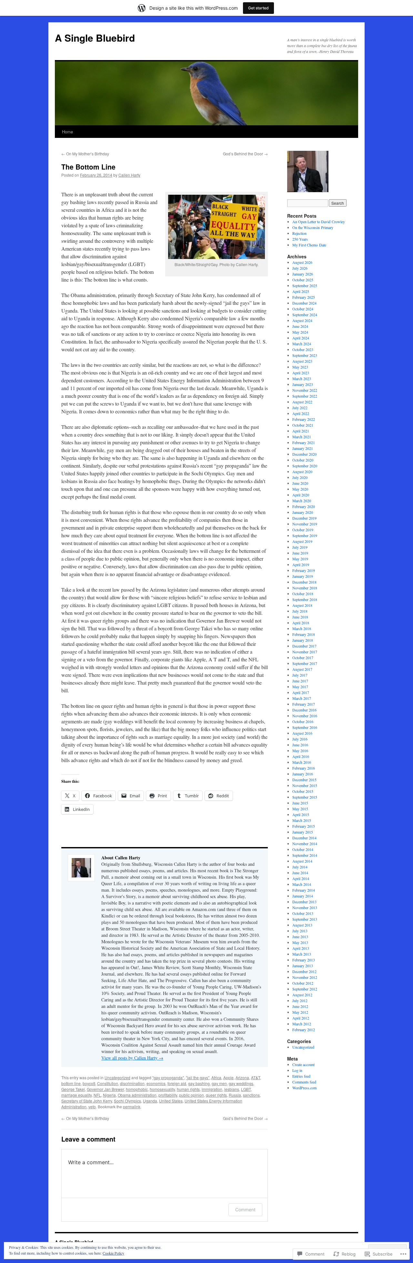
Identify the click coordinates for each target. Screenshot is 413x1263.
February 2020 (303, 506)
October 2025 (302, 279)
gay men (219, 1083)
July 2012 (299, 1000)
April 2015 (300, 814)
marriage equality (76, 1095)
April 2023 (300, 372)
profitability (167, 1095)
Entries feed (301, 1076)
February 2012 (303, 1029)
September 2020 (304, 465)
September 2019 (304, 535)
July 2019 (299, 547)
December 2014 (304, 837)
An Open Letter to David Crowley (318, 221)
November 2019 (304, 523)
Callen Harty (129, 175)
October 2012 (302, 983)
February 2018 (303, 634)
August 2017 (302, 669)
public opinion (191, 1095)
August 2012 (302, 994)
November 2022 (304, 390)
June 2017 (300, 680)
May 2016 (300, 750)
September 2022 (304, 396)
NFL (97, 1095)
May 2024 (300, 332)
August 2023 (302, 361)
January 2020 (302, 512)
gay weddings (241, 1083)
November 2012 (304, 977)
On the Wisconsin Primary (312, 227)
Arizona (242, 1077)
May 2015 (300, 808)
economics (156, 1083)
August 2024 (302, 320)
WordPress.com (304, 1087)
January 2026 (302, 273)
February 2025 (303, 297)
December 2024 (304, 302)
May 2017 (300, 686)
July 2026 (299, 268)
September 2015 (304, 797)
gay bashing (199, 1083)
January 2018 (302, 640)
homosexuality (162, 1089)
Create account (303, 1064)
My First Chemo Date (309, 244)
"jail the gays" (197, 1077)
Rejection (299, 233)
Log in (297, 1070)
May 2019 (300, 558)
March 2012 (301, 1023)
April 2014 (300, 878)
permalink (131, 1106)
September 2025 (304, 285)
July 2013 (299, 930)
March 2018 (301, 628)
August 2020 (302, 471)
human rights (188, 1089)
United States (171, 1100)
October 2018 (302, 593)
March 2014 (301, 884)
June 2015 (300, 802)
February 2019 (303, 570)
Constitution (107, 1083)
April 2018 (300, 622)
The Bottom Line (88, 166)
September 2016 (304, 727)
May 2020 (300, 489)
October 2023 (302, 349)
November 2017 (304, 651)
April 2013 (300, 948)
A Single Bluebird (95, 38)
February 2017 (303, 704)
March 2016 (301, 762)
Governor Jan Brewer (105, 1089)
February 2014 (303, 890)
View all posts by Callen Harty (132, 1058)
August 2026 (302, 262)
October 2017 (302, 657)
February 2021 (303, 442)
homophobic (137, 1089)
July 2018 (299, 611)
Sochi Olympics (127, 1100)
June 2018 (300, 616)
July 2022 (299, 407)
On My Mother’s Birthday (85, 153)
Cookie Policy (113, 1253)
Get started (258, 7)
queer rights (216, 1095)
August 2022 (302, 401)
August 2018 (302, 605)
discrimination (132, 1083)
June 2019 (300, 552)
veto (92, 1106)
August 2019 (302, 541)
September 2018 (304, 599)
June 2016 (300, 744)
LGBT (246, 1089)
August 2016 (302, 733)
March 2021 (301, 436)
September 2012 (304, 988)
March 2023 (301, 378)
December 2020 (304, 454)
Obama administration (137, 1095)
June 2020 (300, 483)
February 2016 (303, 768)
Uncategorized (117, 1077)
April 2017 (300, 692)
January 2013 (302, 965)
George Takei (73, 1089)
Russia (235, 1095)
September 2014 (304, 855)
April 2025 (300, 291)
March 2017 (301, 698)
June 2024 (300, 326)
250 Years (300, 239)
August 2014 (302, 861)
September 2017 (304, 663)
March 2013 (301, 954)
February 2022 (303, 419)
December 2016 (304, 709)
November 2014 (304, 843)
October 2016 (302, 721)
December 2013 (304, 901)
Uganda (150, 1100)
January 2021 (302, 448)
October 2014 (302, 849)
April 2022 (300, 413)
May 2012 (300, 1012)
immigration (212, 1089)
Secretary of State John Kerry (86, 1100)
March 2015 (301, 820)
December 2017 (304, 645)
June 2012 (300, 1006)
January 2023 (302, 384)
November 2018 (304, 587)
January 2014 (302, 895)
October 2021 (302, 425)
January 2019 (302, 576)
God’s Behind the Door (245, 153)
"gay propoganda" (168, 1077)
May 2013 (300, 942)
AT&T (255, 1077)
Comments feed (304, 1081)
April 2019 (300, 564)
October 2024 (302, 308)
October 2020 (302, 459)
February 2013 (303, 959)
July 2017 (299, 675)
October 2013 (302, 913)
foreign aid (176, 1083)
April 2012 (300, 1017)
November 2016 (304, 715)
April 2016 (300, 756)
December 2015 (304, 779)
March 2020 (301, 500)
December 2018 (304, 582)
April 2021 (300, 430)
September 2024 (304, 314)
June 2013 (300, 936)
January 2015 (302, 831)
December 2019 (304, 518)
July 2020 (299, 477)
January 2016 (302, 773)
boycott (89, 1083)
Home (67, 132)
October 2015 (302, 791)
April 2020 (300, 494)
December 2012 (304, 971)
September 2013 (304, 919)
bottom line (71, 1083)
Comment (245, 1209)
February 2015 (303, 826)
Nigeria (109, 1095)
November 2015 (304, 785)
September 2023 (304, 355)
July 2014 (299, 866)
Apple (228, 1077)
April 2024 (300, 337)
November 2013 (304, 907)
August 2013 (302, 924)
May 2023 (300, 366)
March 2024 (301, 343)
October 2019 (302, 529)
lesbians (231, 1089)
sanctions (251, 1095)
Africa (216, 1077)
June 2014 (300, 872)
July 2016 (299, 738)
